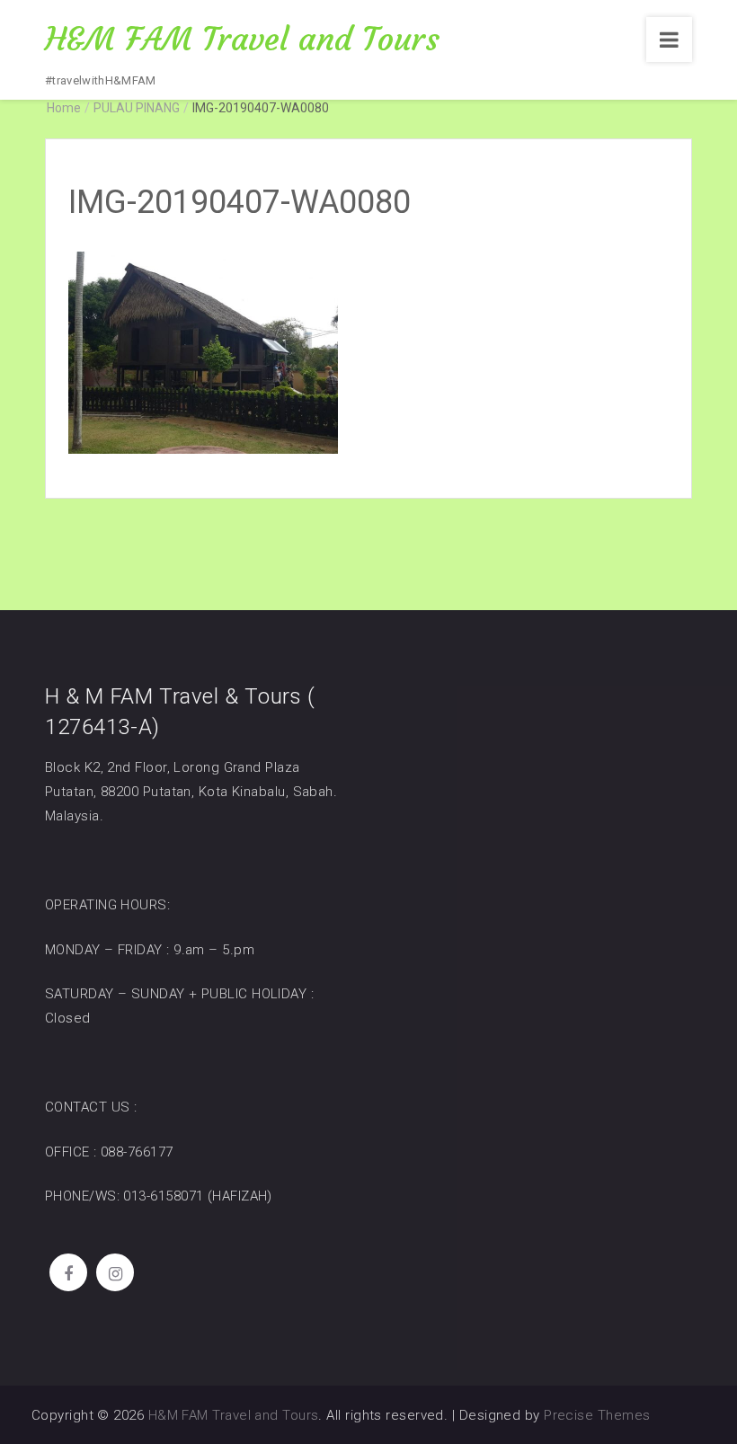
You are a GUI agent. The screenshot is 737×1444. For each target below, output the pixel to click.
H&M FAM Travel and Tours (242, 39)
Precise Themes (597, 1415)
